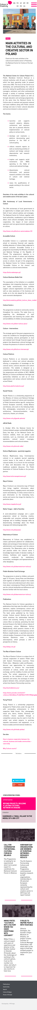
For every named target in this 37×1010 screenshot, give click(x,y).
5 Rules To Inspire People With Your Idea (26, 922)
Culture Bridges (7, 992)
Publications (6, 984)
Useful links (6, 986)
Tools (8, 38)
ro (21, 6)
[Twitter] (18, 779)
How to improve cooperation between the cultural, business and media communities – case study (17, 741)
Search (5, 989)
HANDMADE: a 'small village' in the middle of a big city (17, 817)
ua (24, 6)
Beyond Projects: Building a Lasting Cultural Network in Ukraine (14, 805)
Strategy (6, 812)
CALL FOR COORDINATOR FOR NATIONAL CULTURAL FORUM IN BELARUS (9, 850)
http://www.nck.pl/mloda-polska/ (14, 729)
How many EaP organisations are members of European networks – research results (26, 851)
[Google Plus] (18, 784)
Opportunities (8, 800)
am (24, 3)
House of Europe (7, 994)
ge (18, 6)
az (21, 3)
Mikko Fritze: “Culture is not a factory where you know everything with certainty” (10, 927)
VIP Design (12, 1003)
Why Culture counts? (10, 748)
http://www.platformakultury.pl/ (13, 386)
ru (18, 3)
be (28, 3)
